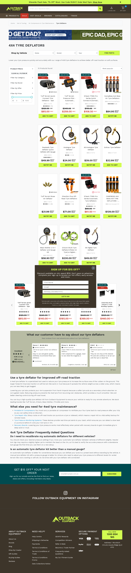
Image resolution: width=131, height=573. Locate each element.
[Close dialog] (93, 268)
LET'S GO (65, 296)
